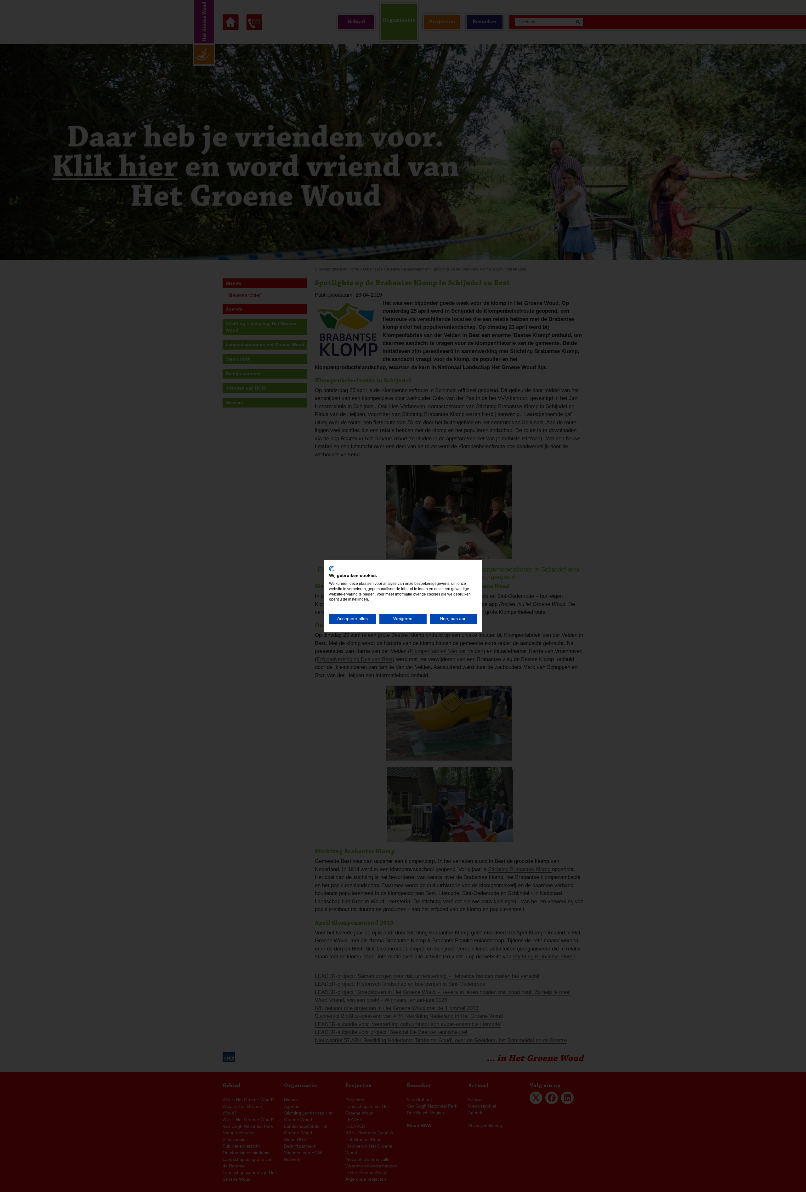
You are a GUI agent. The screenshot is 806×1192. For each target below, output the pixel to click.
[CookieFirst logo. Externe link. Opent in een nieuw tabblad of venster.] (331, 568)
